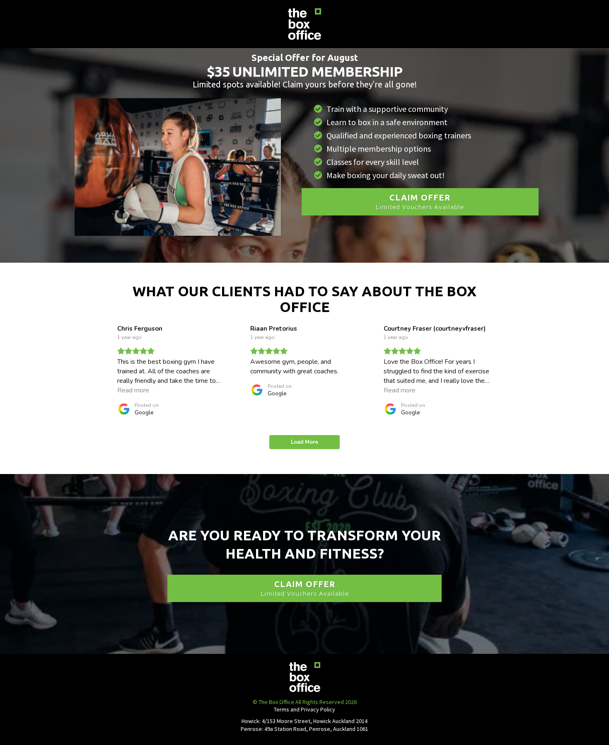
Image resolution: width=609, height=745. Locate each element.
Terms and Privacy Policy (304, 709)
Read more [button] (133, 390)
